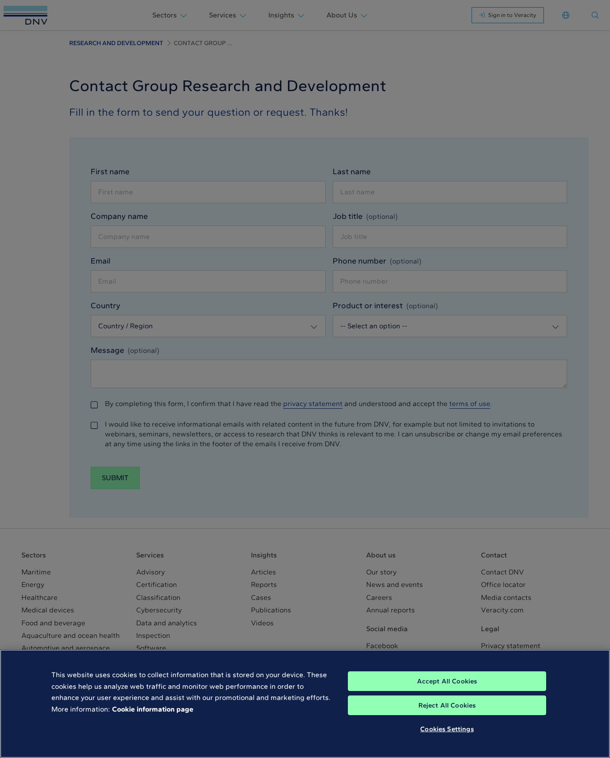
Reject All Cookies (447, 705)
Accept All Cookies (447, 681)
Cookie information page (152, 709)
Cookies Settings (446, 729)
